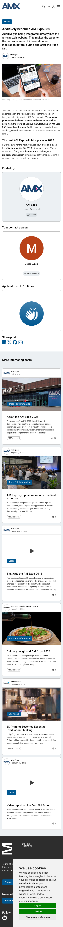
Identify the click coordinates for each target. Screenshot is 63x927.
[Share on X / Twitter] (9, 342)
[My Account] (53, 6)
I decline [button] (38, 911)
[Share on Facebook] (15, 342)
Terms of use (8, 864)
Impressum (7, 870)
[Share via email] (20, 342)
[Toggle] (58, 6)
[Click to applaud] (31, 313)
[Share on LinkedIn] (4, 342)
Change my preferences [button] (38, 917)
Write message (33, 273)
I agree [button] (37, 905)
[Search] (43, 6)
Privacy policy (8, 867)
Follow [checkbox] (33, 215)
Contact (8, 882)
